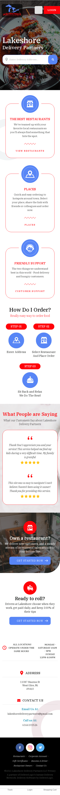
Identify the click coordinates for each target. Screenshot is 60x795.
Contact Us (41, 765)
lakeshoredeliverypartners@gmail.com (30, 713)
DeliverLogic (46, 777)
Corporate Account (37, 756)
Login (52, 10)
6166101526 (30, 725)
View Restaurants (30, 150)
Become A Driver (39, 760)
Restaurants (19, 756)
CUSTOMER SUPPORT (30, 291)
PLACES (30, 224)
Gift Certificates (20, 760)
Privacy (52, 770)
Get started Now (30, 560)
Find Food (52, 59)
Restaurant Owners (23, 765)
